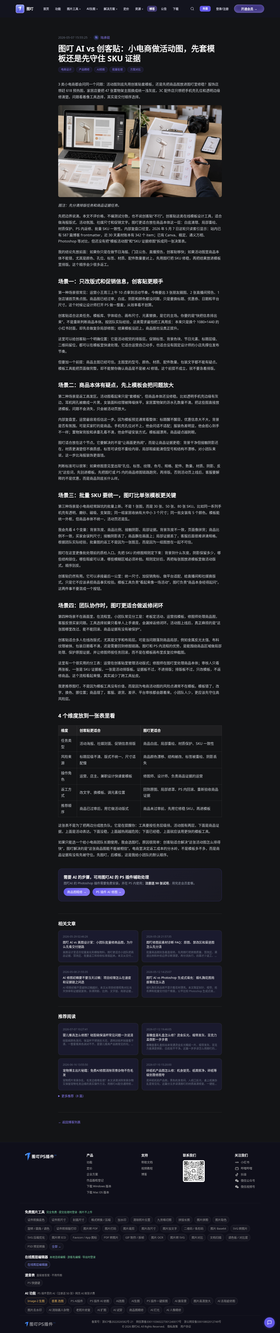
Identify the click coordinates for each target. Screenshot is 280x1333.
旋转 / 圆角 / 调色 (38, 1228)
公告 (164, 9)
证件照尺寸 (59, 1220)
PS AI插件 (77, 1301)
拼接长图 (184, 1220)
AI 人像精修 (173, 1310)
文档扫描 (215, 1237)
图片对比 (197, 1237)
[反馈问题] (269, 1322)
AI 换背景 (181, 1301)
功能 (58, 9)
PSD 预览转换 (36, 1246)
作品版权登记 (95, 1180)
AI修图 (101, 69)
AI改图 (120, 1301)
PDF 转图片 (111, 1237)
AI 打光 (154, 1310)
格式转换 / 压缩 (101, 1220)
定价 (126, 9)
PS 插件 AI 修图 (99, 1301)
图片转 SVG (177, 1237)
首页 (46, 9)
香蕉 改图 (58, 1301)
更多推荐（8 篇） (73, 1096)
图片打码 (110, 1228)
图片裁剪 (129, 1228)
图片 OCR (157, 1237)
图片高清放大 (202, 1301)
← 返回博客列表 (69, 1122)
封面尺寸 (78, 1220)
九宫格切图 (164, 1220)
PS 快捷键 (34, 1283)
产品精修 (84, 69)
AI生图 (135, 1301)
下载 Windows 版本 (99, 1186)
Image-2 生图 (36, 1301)
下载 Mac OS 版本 (98, 1192)
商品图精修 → (76, 892)
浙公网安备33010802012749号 (202, 1322)
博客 (152, 9)
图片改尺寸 (149, 1228)
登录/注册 (222, 9)
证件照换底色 (36, 1220)
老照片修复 (83, 1310)
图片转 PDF (90, 1228)
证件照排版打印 (66, 1228)
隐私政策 (172, 1326)
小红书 (245, 1162)
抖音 (244, 1174)
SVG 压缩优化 (36, 1237)
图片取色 (221, 1220)
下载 (175, 9)
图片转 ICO (59, 1237)
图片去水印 (35, 1310)
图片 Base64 (218, 1228)
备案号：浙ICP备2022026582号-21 (112, 1322)
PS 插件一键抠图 (157, 1301)
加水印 (122, 1220)
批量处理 (117, 69)
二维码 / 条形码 (193, 1228)
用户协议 (185, 1326)
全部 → (56, 1246)
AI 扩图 (101, 1310)
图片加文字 (170, 1228)
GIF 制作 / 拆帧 (134, 1237)
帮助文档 (147, 1162)
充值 (205, 8)
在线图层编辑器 (37, 1264)
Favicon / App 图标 (85, 1237)
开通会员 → (249, 9)
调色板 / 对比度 (238, 1237)
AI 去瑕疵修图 (226, 1301)
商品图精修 (136, 1310)
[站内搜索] (192, 9)
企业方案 (92, 1174)
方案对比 (135, 69)
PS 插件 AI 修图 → (108, 892)
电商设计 (66, 69)
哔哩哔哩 (246, 1168)
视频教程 (147, 1168)
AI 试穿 (117, 1310)
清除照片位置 (141, 1220)
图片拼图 (202, 1220)
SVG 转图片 (240, 1228)
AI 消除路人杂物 (59, 1310)
